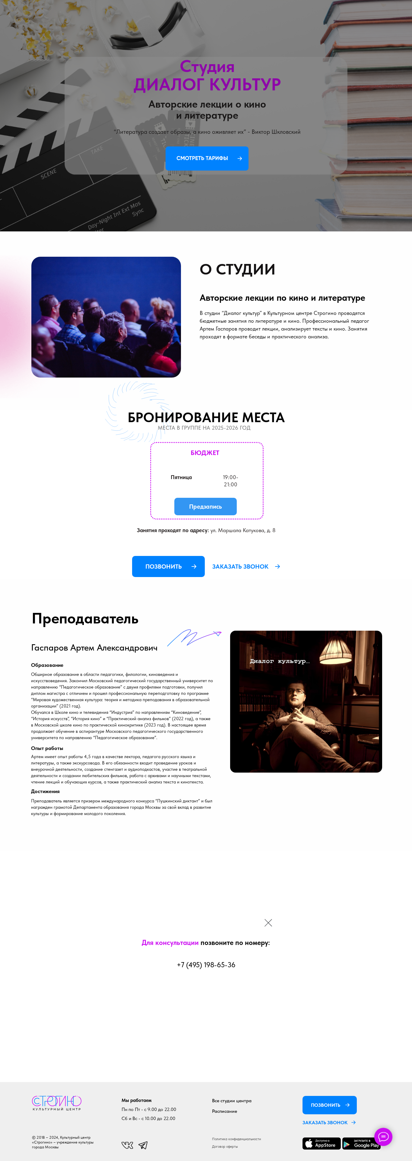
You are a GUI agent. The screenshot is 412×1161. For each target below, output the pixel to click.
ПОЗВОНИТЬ (163, 566)
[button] (353, 1122)
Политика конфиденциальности (236, 1139)
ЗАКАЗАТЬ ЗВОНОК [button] (325, 1122)
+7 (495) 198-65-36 (206, 965)
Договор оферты (225, 1146)
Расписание (224, 1111)
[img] (56, 1103)
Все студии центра (232, 1100)
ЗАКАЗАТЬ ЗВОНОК (240, 566)
